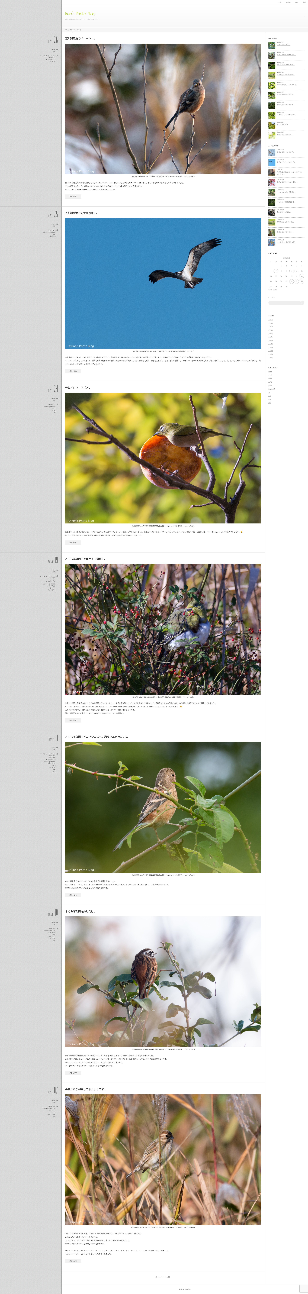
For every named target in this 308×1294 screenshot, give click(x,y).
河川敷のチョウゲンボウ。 (286, 75)
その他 (270, 375)
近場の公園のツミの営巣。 (286, 105)
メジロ (53, 410)
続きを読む (73, 196)
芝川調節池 (52, 236)
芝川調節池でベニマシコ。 (80, 38)
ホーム (279, 2)
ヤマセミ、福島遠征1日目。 (286, 202)
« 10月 (270, 289)
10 (291, 271)
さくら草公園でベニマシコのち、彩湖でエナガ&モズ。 (97, 736)
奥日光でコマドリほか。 (285, 232)
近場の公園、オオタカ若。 (286, 152)
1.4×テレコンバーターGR (47, 55)
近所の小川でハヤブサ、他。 (286, 162)
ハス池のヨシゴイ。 (283, 45)
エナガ (53, 766)
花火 (269, 396)
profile (296, 2)
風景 (269, 402)
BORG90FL (51, 57)
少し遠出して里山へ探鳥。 (286, 65)
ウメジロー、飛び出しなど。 (286, 242)
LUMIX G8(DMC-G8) (49, 232)
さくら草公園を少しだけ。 (80, 911)
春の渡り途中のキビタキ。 (286, 95)
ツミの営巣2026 (282, 125)
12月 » (275, 289)
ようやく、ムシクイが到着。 (286, 115)
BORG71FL (51, 230)
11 (296, 271)
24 (291, 281)
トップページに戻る (164, 1277)
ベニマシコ (52, 61)
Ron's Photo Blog (80, 13)
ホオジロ (52, 938)
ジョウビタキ (51, 1114)
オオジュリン (51, 936)
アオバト (52, 588)
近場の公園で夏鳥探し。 (285, 135)
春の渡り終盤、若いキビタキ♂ (287, 85)
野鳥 (304, 2)
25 (296, 281)
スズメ (53, 408)
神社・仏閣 (271, 389)
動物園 (270, 378)
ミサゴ (53, 234)
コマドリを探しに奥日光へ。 (286, 55)
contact (288, 2)
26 (302, 281)
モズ (54, 770)
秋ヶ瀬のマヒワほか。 (284, 212)
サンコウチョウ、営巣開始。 (286, 192)
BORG (53, 49)
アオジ (53, 934)
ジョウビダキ (51, 590)
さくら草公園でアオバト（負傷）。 (86, 558)
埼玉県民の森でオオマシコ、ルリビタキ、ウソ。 (289, 173)
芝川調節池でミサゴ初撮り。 (82, 212)
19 (302, 276)
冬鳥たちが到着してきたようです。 (86, 1089)
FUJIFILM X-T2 (50, 59)
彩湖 (54, 771)
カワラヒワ (52, 1112)
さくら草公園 (51, 586)
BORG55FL (51, 404)
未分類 (270, 382)
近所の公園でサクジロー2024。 (287, 182)
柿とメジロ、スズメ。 (78, 387)
